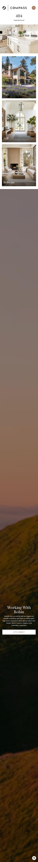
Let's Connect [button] (19, 632)
